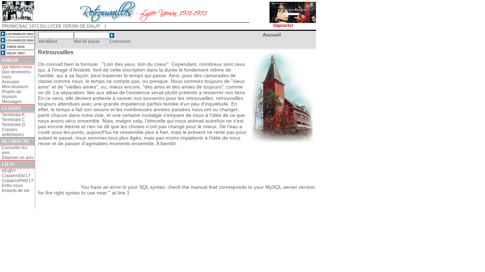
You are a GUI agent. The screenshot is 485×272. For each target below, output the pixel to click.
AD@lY (9, 170)
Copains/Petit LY (18, 180)
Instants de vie (15, 190)
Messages (12, 101)
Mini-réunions (15, 86)
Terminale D (13, 124)
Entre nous (12, 185)
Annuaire (11, 81)
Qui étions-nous (17, 66)
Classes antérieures (13, 132)
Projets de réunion (11, 94)
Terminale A (13, 114)
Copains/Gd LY (16, 175)
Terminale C (13, 119)
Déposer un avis (17, 157)
